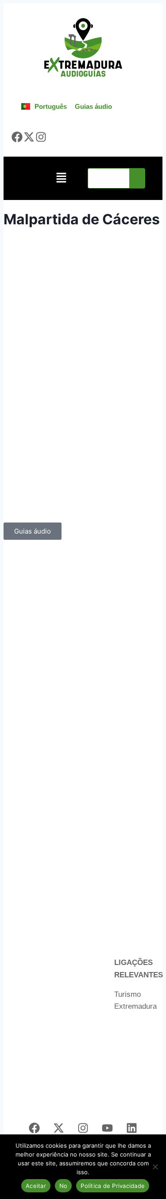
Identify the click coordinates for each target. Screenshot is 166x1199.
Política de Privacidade (113, 1185)
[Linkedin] (132, 1128)
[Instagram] (41, 137)
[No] (155, 1166)
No (63, 1185)
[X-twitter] (29, 137)
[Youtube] (108, 1128)
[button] (61, 178)
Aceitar (36, 1185)
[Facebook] (17, 137)
